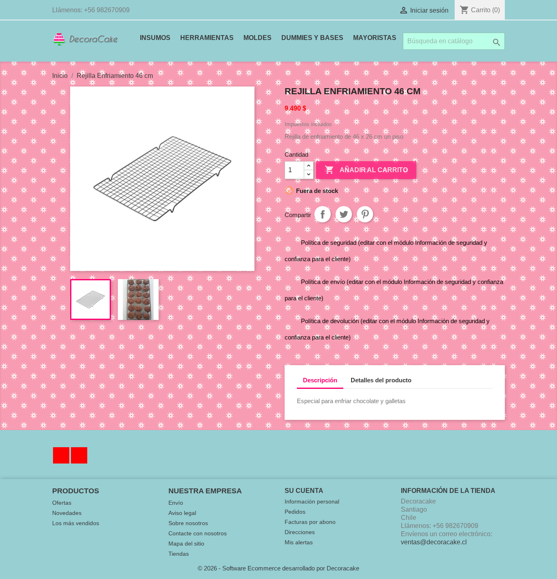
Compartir (322, 214)
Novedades (67, 513)
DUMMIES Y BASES (312, 37)
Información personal (312, 501)
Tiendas (178, 553)
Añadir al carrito (366, 170)
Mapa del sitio (186, 543)
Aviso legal (182, 513)
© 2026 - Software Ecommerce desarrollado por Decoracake (278, 568)
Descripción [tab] (320, 380)
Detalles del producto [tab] (381, 380)
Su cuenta (304, 490)
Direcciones (300, 532)
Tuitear (344, 214)
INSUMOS (155, 37)
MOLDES (257, 37)
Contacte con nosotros (197, 533)
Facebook (61, 455)
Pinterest (365, 214)
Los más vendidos (75, 523)
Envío (175, 502)
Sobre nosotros (188, 523)
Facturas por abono (310, 522)
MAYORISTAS (374, 37)
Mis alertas (299, 542)
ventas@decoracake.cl (434, 542)
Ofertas (61, 502)
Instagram (79, 455)
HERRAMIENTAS (207, 37)
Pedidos (295, 511)
